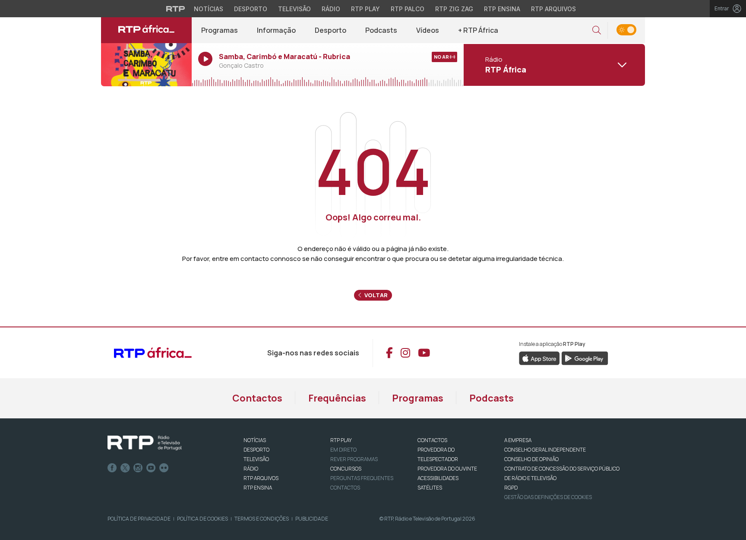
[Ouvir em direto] (146, 64)
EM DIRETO (343, 449)
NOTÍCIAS (254, 440)
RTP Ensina (502, 9)
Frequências (337, 398)
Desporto (250, 9)
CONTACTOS (432, 440)
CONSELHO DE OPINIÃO (531, 459)
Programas (219, 30)
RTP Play (365, 9)
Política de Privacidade (139, 518)
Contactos (257, 398)
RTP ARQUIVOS (260, 478)
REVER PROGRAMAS (354, 459)
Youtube (151, 468)
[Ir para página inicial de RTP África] (146, 30)
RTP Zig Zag (454, 9)
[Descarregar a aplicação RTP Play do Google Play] (584, 357)
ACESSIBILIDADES (437, 478)
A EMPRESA (517, 440)
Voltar (375, 295)
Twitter (125, 468)
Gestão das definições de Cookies (548, 497)
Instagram (138, 468)
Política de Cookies (202, 518)
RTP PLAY (341, 440)
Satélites (429, 487)
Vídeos (427, 30)
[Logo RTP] (144, 443)
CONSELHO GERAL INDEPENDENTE (545, 449)
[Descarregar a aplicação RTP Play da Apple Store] (539, 357)
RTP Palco (407, 9)
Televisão (294, 9)
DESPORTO (256, 449)
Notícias (208, 9)
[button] (596, 30)
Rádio (331, 9)
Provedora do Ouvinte (447, 468)
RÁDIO (250, 468)
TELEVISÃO (256, 459)
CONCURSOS (345, 468)
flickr (164, 468)
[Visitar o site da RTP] (175, 8)
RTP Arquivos (553, 9)
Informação (276, 30)
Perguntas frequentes (361, 478)
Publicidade (311, 518)
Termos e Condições (261, 518)
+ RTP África (478, 30)
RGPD (511, 487)
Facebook (112, 468)
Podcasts (381, 30)
